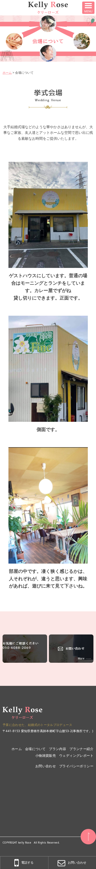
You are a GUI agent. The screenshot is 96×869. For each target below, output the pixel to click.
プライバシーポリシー (76, 766)
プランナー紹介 (81, 748)
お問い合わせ (75, 648)
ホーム (7, 72)
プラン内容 (57, 748)
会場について (35, 748)
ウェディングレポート (76, 755)
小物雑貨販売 (45, 755)
